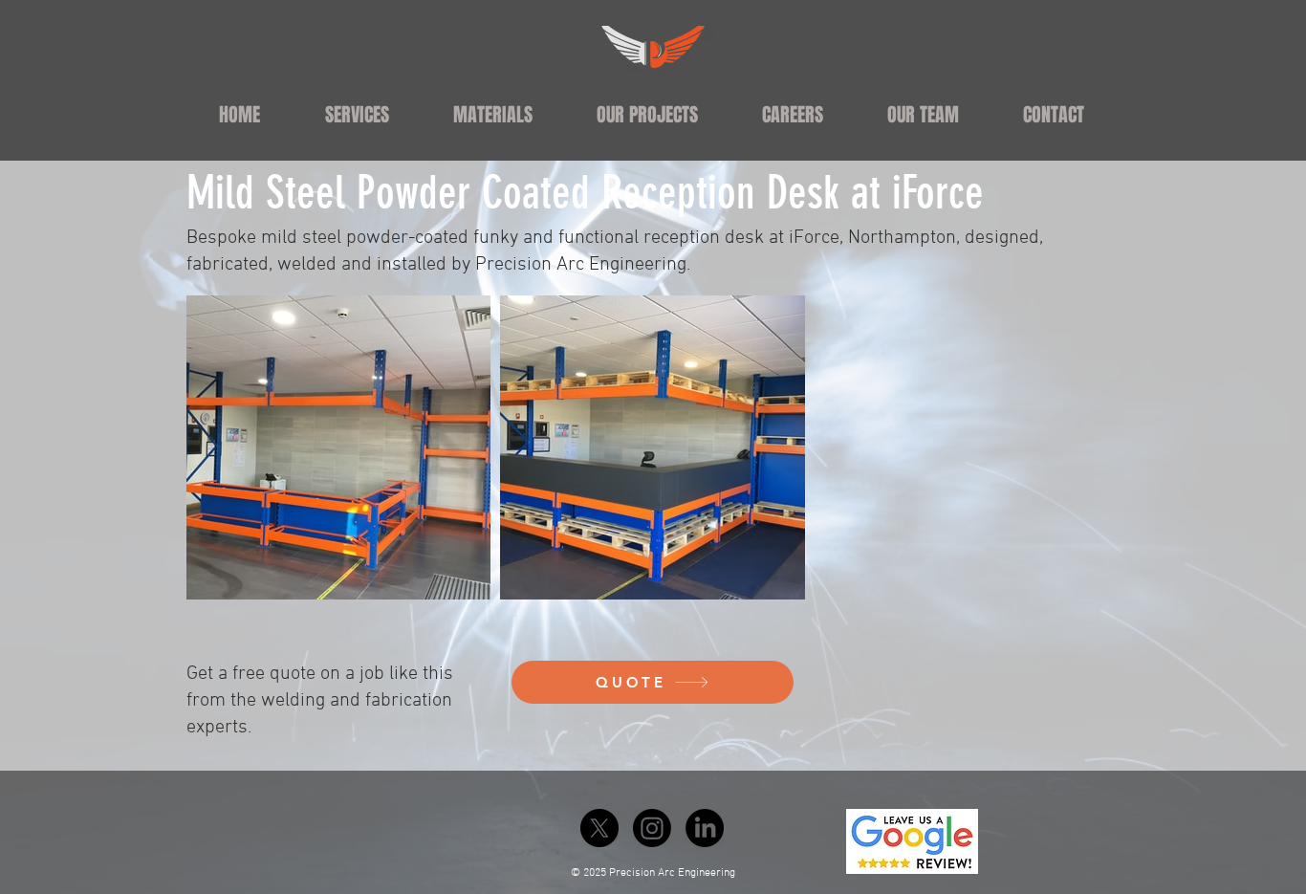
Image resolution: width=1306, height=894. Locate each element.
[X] (599, 828)
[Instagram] (652, 828)
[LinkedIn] (705, 828)
